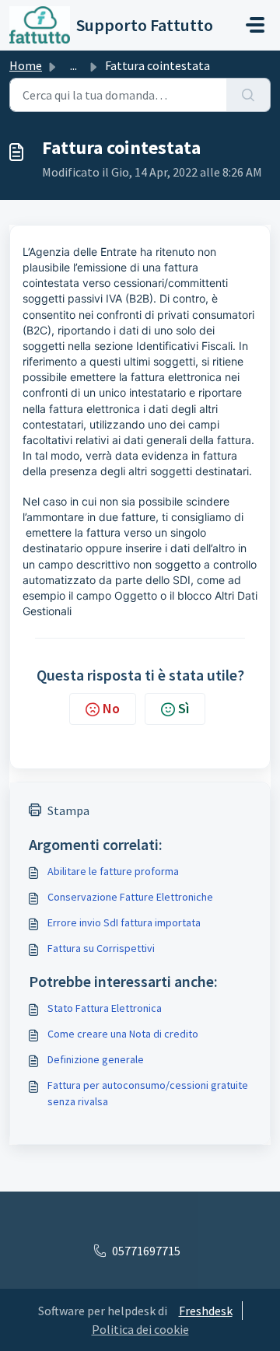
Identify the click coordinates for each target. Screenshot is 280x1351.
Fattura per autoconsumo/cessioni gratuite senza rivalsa (147, 1093)
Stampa (68, 810)
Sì (183, 708)
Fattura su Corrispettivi (101, 948)
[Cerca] (248, 95)
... (73, 65)
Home (25, 65)
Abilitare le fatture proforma (113, 871)
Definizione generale (95, 1059)
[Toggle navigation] (255, 25)
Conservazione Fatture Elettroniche (130, 897)
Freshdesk (206, 1310)
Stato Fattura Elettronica (104, 1008)
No (111, 708)
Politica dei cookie (140, 1329)
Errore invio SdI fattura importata (124, 922)
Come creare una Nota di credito (122, 1034)
